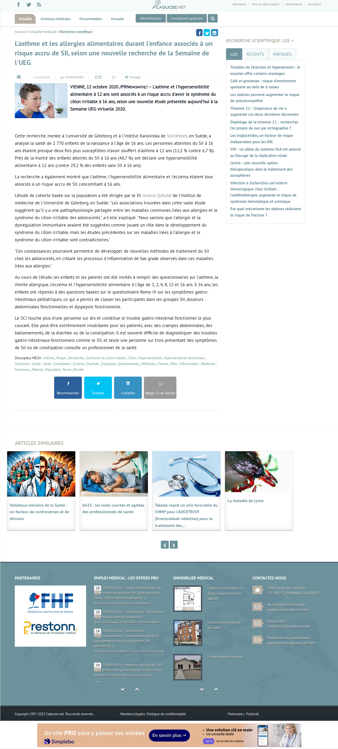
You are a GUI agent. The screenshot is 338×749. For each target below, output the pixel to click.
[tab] (234, 54)
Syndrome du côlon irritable (106, 358)
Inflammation (189, 364)
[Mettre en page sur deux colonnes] (99, 77)
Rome (67, 369)
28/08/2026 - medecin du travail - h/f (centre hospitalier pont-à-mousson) (132, 643)
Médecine (208, 364)
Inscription (314, 4)
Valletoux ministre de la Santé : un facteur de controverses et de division (39, 512)
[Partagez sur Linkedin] (214, 32)
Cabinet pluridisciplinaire (225, 657)
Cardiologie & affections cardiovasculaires (132, 598)
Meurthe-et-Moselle (108, 651)
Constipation (62, 364)
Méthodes (149, 364)
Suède (36, 364)
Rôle (174, 364)
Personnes (22, 369)
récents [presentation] (255, 54)
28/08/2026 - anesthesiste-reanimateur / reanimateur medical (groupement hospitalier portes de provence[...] (126, 614)
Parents (163, 364)
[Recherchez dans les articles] (213, 18)
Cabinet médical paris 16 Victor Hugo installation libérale (225, 593)
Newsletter (240, 4)
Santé (47, 364)
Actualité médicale (42, 32)
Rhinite (78, 369)
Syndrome (22, 364)
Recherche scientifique (76, 32)
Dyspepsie (108, 364)
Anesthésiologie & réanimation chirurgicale (135, 627)
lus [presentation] (234, 54)
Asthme (48, 358)
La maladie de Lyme (246, 500)
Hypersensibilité (150, 358)
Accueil (20, 32)
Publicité (252, 714)
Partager (135, 77)
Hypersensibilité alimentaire (184, 358)
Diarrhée (93, 364)
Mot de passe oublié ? (266, 4)
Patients (37, 369)
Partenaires (236, 714)
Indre (98, 598)
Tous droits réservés (79, 714)
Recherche (76, 358)
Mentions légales (132, 714)
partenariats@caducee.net (291, 642)
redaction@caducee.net (288, 626)
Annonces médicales (56, 19)
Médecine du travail (137, 651)
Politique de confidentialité (166, 714)
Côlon (132, 358)
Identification (293, 4)
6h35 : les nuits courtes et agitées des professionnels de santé (113, 508)
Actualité (25, 19)
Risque (61, 358)
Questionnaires (128, 364)
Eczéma (78, 364)
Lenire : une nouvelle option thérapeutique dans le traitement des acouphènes (261, 169)
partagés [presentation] (282, 54)
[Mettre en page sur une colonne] (96, 77)
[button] (113, 77)
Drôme (99, 627)
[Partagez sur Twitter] (207, 32)
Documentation (90, 19)
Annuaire (117, 19)
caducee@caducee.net (287, 609)
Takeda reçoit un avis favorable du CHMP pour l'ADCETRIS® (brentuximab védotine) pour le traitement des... (186, 515)
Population (53, 369)
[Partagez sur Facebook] (199, 32)
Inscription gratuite (187, 18)
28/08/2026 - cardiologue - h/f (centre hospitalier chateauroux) (133, 590)
